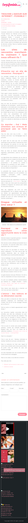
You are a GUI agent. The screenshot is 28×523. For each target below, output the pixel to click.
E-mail (12, 388)
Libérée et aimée (8, 366)
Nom (3, 388)
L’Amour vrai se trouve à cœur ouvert (14, 364)
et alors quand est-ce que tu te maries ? (11, 24)
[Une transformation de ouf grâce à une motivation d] (7, 442)
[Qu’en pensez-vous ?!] (7, 483)
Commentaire (5, 394)
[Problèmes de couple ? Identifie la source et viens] (7, 429)
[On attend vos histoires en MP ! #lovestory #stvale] (7, 456)
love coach (17, 181)
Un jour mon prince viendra (8, 25)
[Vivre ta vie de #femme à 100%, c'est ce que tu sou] (7, 496)
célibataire (4, 22)
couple (9, 22)
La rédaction (6, 19)
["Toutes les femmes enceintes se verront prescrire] (7, 510)
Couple (3, 20)
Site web (21, 388)
